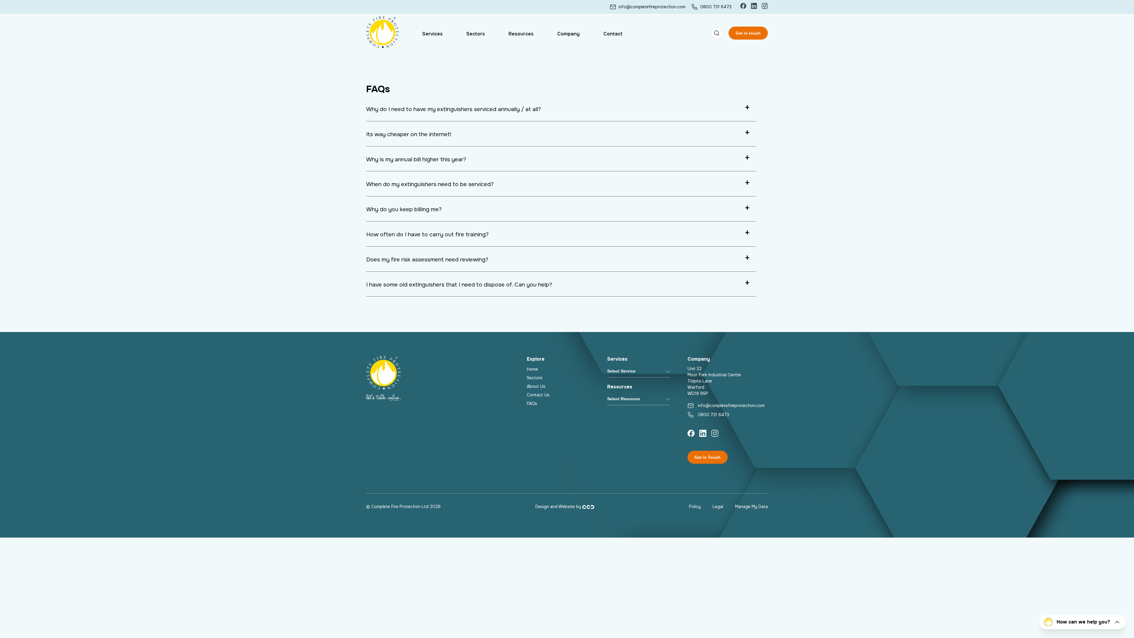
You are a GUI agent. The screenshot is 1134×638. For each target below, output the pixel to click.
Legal (718, 506)
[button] (716, 34)
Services (432, 34)
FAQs (532, 403)
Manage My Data (751, 506)
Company (568, 34)
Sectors (475, 34)
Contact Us (538, 395)
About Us (536, 386)
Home (532, 369)
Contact (613, 34)
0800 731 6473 (715, 6)
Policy (695, 506)
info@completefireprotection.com (652, 6)
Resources (521, 34)
